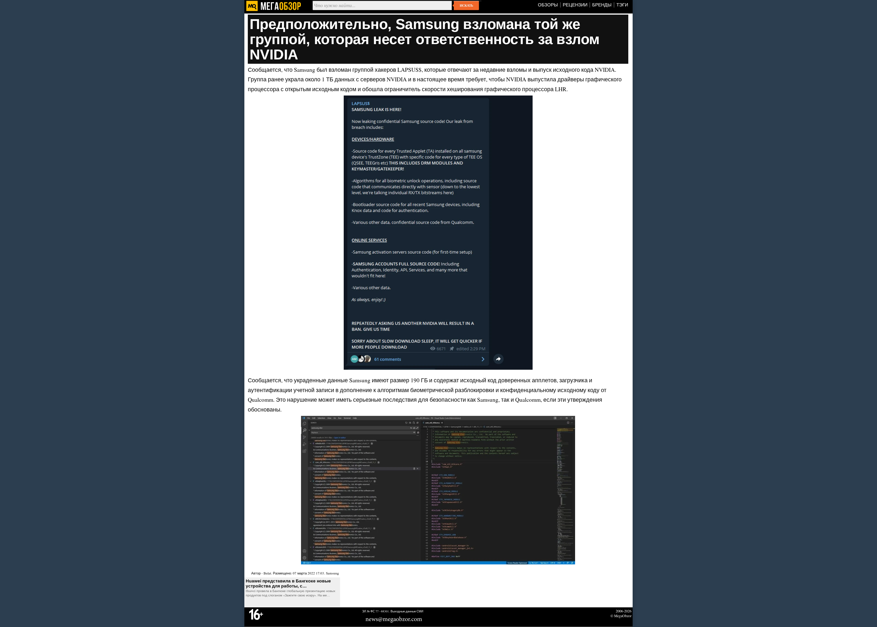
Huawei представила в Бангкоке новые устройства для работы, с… (288, 583)
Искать (466, 5)
